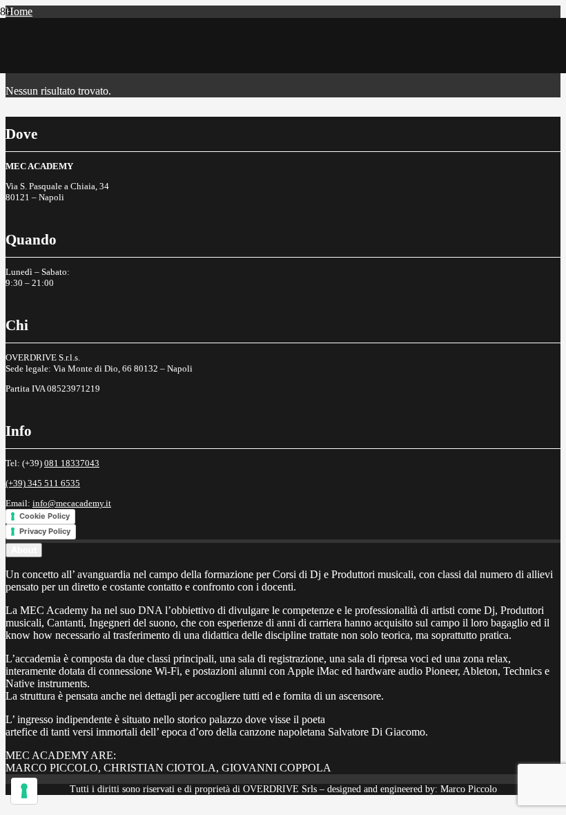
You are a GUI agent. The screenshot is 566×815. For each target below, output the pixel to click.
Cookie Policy (44, 516)
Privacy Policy (44, 531)
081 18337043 (71, 463)
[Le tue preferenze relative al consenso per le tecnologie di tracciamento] (24, 791)
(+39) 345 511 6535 (43, 483)
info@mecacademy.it (71, 503)
